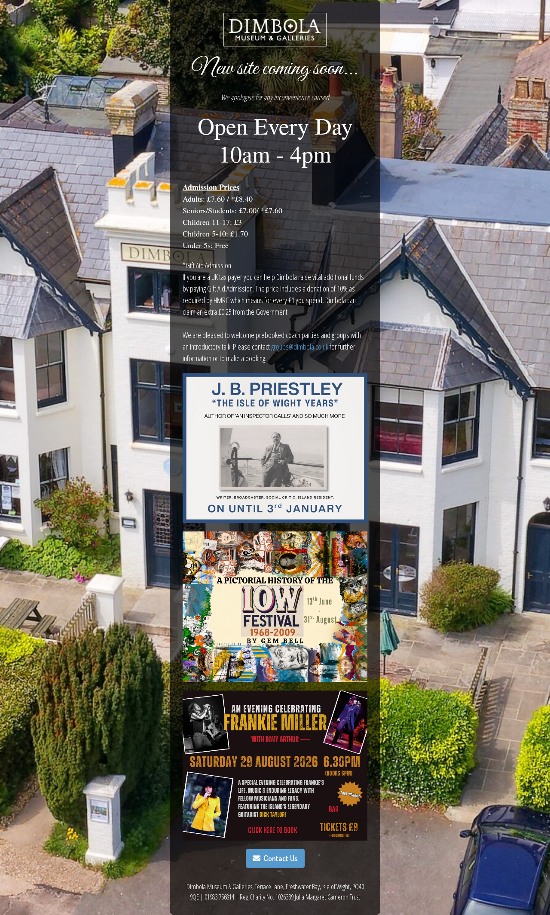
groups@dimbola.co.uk (299, 346)
